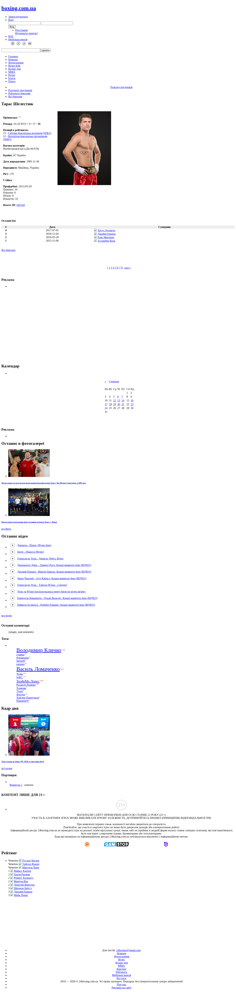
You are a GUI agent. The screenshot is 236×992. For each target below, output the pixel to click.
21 (122, 404)
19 (114, 404)
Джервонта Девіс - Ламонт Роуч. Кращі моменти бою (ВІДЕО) (54, 565)
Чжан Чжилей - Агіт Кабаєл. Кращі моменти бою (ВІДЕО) (51, 578)
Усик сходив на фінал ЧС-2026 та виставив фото (22, 761)
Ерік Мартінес (106, 237)
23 (132, 404)
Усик (19, 674)
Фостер (20, 694)
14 (122, 400)
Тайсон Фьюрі (30, 864)
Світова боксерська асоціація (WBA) (29, 133)
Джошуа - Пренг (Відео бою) (34, 545)
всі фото (6, 528)
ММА (11, 71)
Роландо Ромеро (26, 685)
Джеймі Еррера (107, 233)
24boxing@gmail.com (128, 950)
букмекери (22, 657)
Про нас (121, 984)
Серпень (114, 381)
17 (106, 404)
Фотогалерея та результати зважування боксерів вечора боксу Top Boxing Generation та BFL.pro (43, 483)
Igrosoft (20, 661)
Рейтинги (121, 972)
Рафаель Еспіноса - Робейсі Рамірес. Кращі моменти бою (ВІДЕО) (56, 604)
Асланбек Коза (106, 240)
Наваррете (22, 700)
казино (20, 664)
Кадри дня (14, 68)
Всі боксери (15, 96)
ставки (20, 654)
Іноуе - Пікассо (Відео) (30, 551)
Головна (13, 56)
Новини (13, 59)
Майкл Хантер (22, 870)
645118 (21, 205)
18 (110, 404)
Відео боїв (14, 65)
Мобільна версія (17, 39)
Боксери (121, 968)
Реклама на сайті (121, 987)
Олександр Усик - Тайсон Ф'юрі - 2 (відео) (42, 585)
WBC (19, 677)
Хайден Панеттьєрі (27, 697)
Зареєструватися (18, 16)
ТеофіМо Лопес (28, 681)
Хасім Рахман (22, 874)
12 (114, 400)
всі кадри (6, 768)
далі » (127, 267)
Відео (121, 959)
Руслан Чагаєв (30, 860)
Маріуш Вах (21, 881)
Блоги (11, 78)
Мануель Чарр (30, 867)
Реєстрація (21, 30)
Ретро (11, 75)
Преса (11, 81)
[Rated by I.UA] (110, 944)
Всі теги (121, 978)
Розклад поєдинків (121, 87)
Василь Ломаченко (38, 669)
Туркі (19, 691)
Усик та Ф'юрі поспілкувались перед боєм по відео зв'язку (51, 591)
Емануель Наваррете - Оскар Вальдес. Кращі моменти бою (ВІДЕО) (57, 598)
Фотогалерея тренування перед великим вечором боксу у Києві (29, 522)
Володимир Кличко (38, 650)
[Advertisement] (118, 921)
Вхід (11, 19)
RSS (10, 36)
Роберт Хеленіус (23, 877)
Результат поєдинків (20, 90)
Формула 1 (16, 784)
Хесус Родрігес (106, 230)
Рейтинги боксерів (19, 93)
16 (132, 400)
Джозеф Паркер (23, 891)
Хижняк (21, 688)
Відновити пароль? (26, 33)
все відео (6, 615)
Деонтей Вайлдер (24, 884)
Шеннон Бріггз (23, 888)
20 (118, 404)
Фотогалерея (15, 62)
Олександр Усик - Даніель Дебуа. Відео (40, 558)
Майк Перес (21, 895)
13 (118, 400)
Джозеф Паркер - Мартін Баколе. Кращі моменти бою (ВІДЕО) (54, 571)
